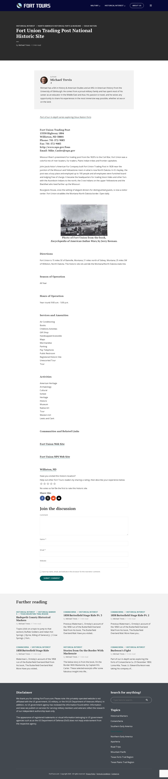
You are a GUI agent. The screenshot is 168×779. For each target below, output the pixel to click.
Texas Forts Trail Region (122, 757)
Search (147, 700)
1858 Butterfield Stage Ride (32, 650)
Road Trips (116, 746)
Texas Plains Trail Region (122, 762)
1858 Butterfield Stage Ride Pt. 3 (82, 615)
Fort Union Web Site (52, 444)
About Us (136, 5)
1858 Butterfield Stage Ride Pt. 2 (130, 615)
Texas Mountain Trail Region (34, 614)
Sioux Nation (90, 26)
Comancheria (69, 612)
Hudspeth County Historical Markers (33, 619)
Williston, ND (48, 469)
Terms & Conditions (103, 774)
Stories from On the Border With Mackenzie (83, 652)
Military (95, 5)
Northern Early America (121, 736)
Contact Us (115, 774)
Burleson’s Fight (121, 650)
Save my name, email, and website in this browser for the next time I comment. (71, 572)
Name (43, 539)
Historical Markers (119, 716)
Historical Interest (114, 5)
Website (43, 561)
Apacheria (115, 741)
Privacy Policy (90, 774)
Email (43, 550)
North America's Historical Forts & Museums (59, 26)
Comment (44, 515)
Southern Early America (121, 726)
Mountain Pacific (118, 752)
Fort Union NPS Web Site (55, 456)
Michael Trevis (24, 45)
